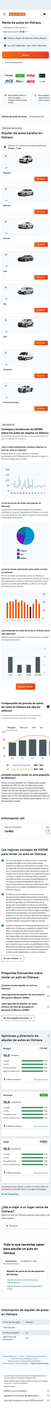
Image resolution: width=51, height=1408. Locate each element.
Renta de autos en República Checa (24, 1359)
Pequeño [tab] (12, 727)
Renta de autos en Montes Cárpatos (15, 1363)
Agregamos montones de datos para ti (21, 1395)
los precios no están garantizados (15, 1383)
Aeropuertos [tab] (11, 1261)
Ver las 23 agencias (9, 1194)
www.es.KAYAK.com (10, 1356)
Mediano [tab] (24, 727)
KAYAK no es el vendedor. (15, 1390)
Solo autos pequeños (13, 62)
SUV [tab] (34, 727)
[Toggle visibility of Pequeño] (22, 550)
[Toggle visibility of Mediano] (22, 557)
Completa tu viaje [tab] (29, 1261)
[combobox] (15, 27)
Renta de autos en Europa (36, 1356)
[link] (25, 686)
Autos (22, 1356)
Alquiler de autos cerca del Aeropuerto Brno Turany (24, 1287)
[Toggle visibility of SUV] (20, 554)
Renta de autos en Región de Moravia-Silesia (24, 1361)
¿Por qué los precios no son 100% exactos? (23, 1400)
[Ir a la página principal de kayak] (17, 14)
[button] (4, 14)
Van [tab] (41, 727)
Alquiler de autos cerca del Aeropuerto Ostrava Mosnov (22, 1281)
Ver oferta (41, 179)
